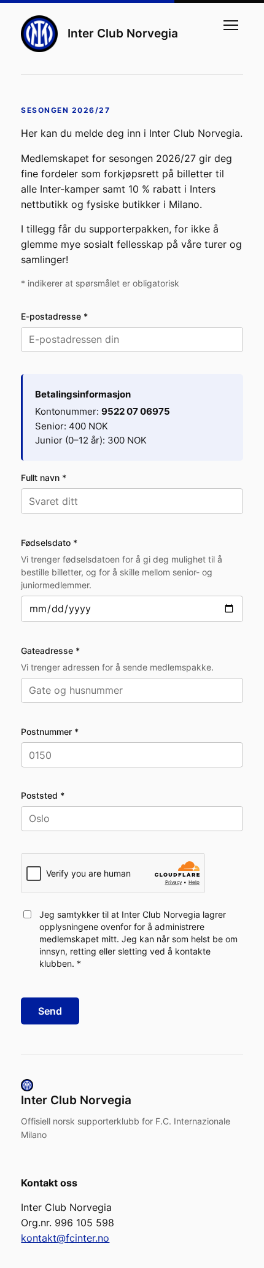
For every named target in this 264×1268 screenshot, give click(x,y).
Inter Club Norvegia (123, 33)
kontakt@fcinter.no (65, 1238)
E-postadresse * (54, 316)
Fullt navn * (43, 477)
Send (50, 1011)
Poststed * (42, 795)
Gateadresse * (50, 650)
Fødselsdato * (49, 542)
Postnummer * (50, 731)
